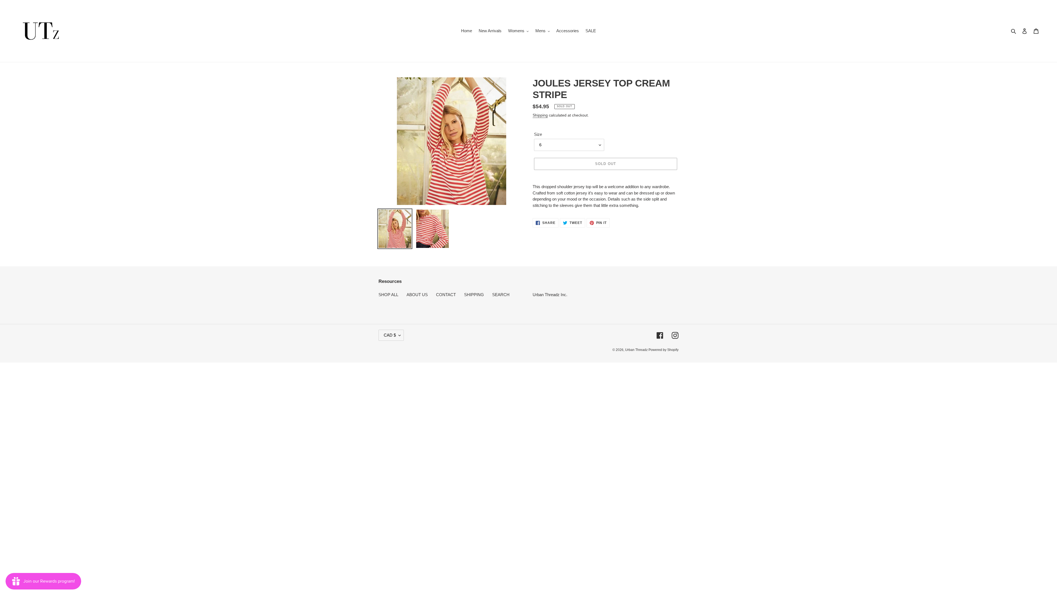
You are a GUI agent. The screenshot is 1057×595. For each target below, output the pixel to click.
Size (538, 134)
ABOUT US (417, 294)
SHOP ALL (388, 294)
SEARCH (501, 294)
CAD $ (390, 335)
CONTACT (446, 294)
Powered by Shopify (664, 350)
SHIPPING (474, 294)
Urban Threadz (637, 350)
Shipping (540, 115)
